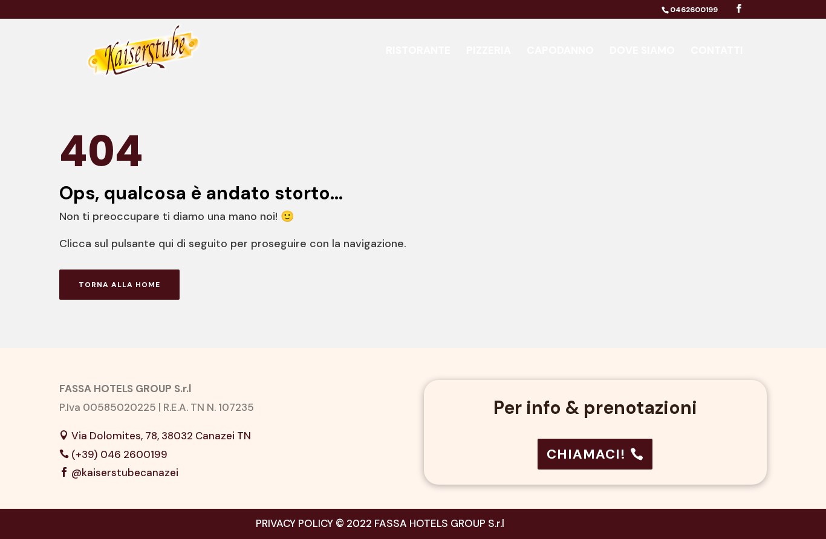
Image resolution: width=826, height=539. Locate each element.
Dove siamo (642, 51)
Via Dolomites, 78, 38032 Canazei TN (161, 435)
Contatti (717, 51)
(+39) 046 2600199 (119, 454)
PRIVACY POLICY (294, 523)
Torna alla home (119, 284)
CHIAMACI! (586, 454)
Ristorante (418, 51)
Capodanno (560, 51)
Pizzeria (488, 51)
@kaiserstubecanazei (124, 472)
